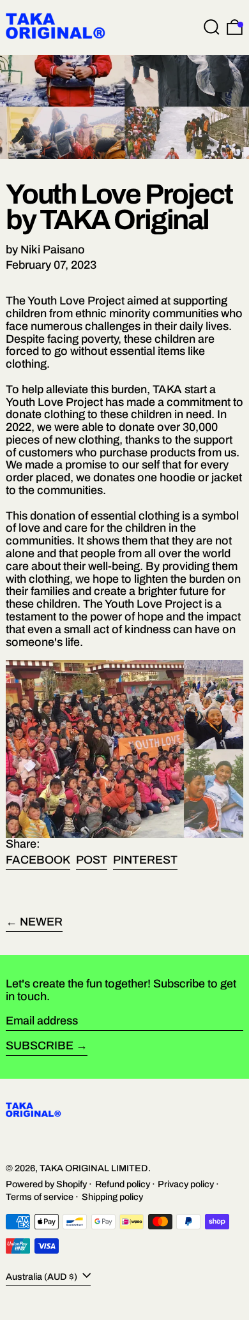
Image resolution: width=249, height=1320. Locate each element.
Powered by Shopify (46, 1184)
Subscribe (39, 1045)
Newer (41, 922)
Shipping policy (112, 1197)
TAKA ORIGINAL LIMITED (94, 1168)
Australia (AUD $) (42, 1276)
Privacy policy (186, 1184)
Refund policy (122, 1184)
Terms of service (39, 1197)
